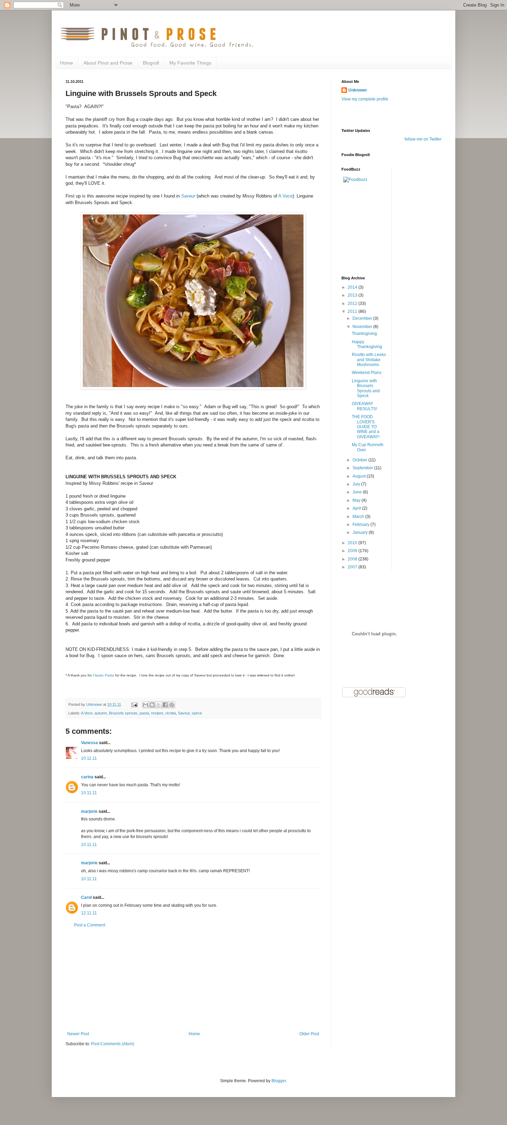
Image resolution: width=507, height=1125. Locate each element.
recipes (157, 713)
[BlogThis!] (152, 704)
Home (66, 63)
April (357, 508)
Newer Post (78, 1033)
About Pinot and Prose (107, 63)
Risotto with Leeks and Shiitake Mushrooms (369, 359)
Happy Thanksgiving (367, 344)
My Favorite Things (190, 63)
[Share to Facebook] (165, 704)
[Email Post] (134, 704)
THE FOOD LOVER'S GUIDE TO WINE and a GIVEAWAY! (365, 426)
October (360, 460)
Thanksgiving (364, 333)
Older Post (309, 1033)
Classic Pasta (104, 675)
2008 (353, 559)
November (362, 326)
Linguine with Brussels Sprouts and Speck (366, 388)
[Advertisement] (193, 979)
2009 (353, 550)
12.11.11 (89, 913)
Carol (86, 897)
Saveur (188, 196)
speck (197, 713)
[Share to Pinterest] (171, 704)
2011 (353, 311)
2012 (353, 303)
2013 (353, 295)
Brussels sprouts (123, 713)
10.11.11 (89, 758)
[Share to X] (158, 704)
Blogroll (151, 63)
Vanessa (89, 742)
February (361, 524)
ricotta (171, 713)
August (359, 476)
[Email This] (145, 704)
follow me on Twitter (423, 139)
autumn (101, 713)
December (362, 318)
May (356, 500)
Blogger (278, 1080)
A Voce (285, 196)
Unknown (357, 90)
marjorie (89, 811)
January (360, 532)
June (357, 492)
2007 (353, 567)
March (358, 516)
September (363, 467)
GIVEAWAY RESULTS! (364, 406)
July (356, 484)
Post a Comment (89, 925)
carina (87, 777)
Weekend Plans (366, 372)
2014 (353, 287)
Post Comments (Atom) (112, 1043)
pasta (144, 713)
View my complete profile (364, 99)
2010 (353, 542)
